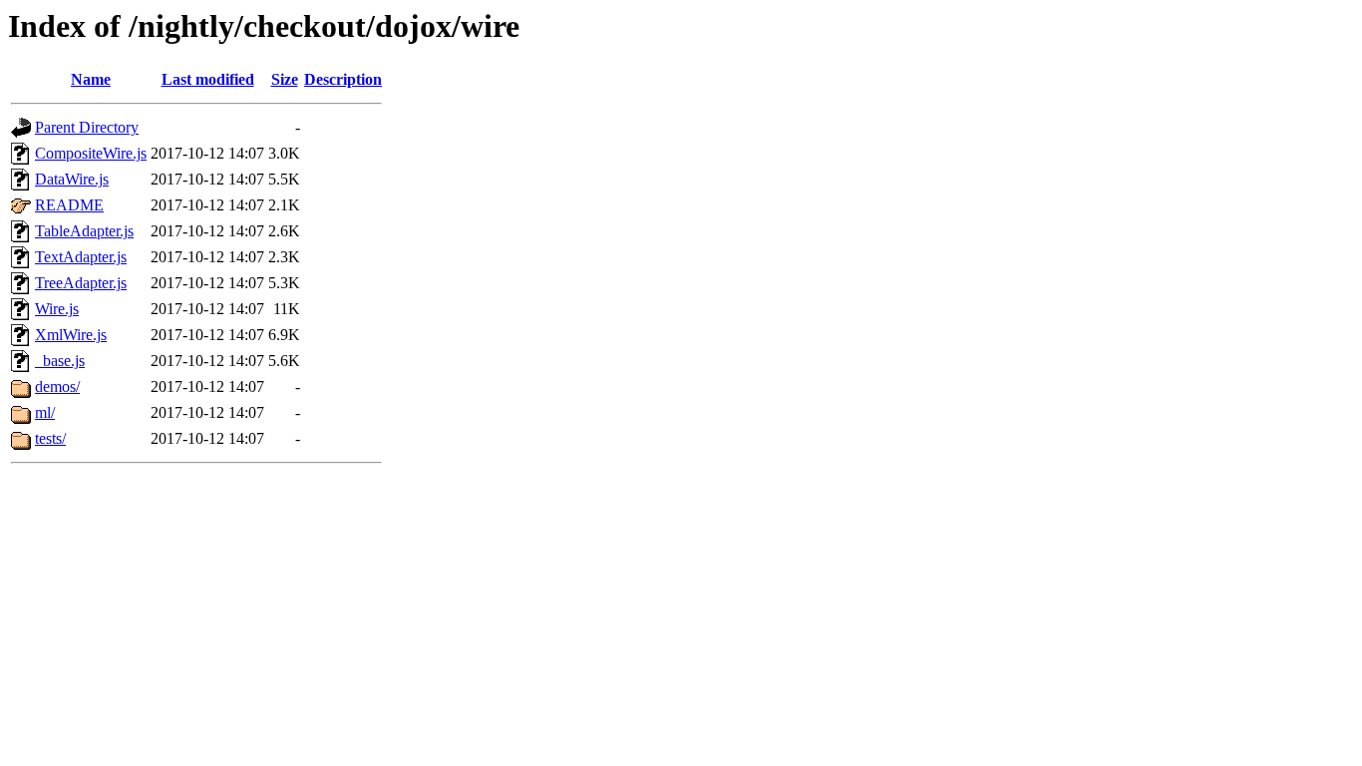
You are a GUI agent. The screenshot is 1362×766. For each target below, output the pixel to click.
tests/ (50, 438)
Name (91, 79)
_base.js (60, 360)
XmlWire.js (71, 334)
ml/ (45, 412)
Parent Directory (87, 127)
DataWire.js (72, 179)
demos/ (57, 386)
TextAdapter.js (81, 256)
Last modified (208, 79)
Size (284, 79)
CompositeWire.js (91, 153)
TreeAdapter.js (81, 282)
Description (343, 79)
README (69, 204)
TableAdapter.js (84, 230)
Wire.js (57, 308)
